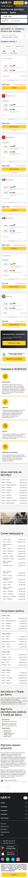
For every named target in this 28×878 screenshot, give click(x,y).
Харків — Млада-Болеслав (8, 588)
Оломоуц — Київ (6, 657)
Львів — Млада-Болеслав (8, 484)
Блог (2, 835)
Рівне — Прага (7, 548)
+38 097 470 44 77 (6, 6)
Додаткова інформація (8, 870)
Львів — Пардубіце (7, 497)
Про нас (3, 823)
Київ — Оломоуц (6, 628)
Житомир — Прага (8, 556)
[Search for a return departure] (24, 36)
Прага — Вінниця (6, 683)
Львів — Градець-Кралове (9, 500)
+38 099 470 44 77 (21, 6)
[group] (14, 767)
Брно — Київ (5, 662)
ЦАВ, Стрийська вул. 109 (15, 67)
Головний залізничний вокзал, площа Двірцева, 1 (17, 148)
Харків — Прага (7, 553)
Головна (3, 26)
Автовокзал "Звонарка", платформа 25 (15, 111)
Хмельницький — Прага (8, 545)
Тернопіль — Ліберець (9, 596)
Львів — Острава (6, 487)
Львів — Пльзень (6, 495)
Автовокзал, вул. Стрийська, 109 (17, 106)
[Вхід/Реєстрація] (25, 3)
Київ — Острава (6, 626)
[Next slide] (8, 787)
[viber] (2, 859)
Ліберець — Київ (6, 659)
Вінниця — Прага (8, 565)
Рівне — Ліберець (8, 593)
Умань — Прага (7, 575)
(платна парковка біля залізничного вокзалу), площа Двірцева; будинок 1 (17, 266)
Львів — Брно (7, 584)
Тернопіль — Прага (8, 558)
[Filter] (2, 46)
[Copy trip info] (25, 80)
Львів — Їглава (5, 492)
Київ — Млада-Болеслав (7, 572)
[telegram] (13, 859)
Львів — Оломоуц (6, 490)
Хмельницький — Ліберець (8, 578)
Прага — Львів (5, 672)
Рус (25, 797)
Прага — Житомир (6, 677)
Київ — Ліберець (8, 599)
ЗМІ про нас (5, 826)
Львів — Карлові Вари (7, 503)
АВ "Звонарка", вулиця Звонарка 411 (18, 72)
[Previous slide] (2, 787)
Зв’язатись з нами (14, 343)
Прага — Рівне (5, 680)
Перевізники (5, 832)
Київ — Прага (7, 541)
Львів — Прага (5, 479)
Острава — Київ (6, 664)
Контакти (4, 829)
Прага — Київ (5, 654)
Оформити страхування (14, 359)
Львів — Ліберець (6, 482)
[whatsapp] (8, 859)
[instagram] (18, 859)
